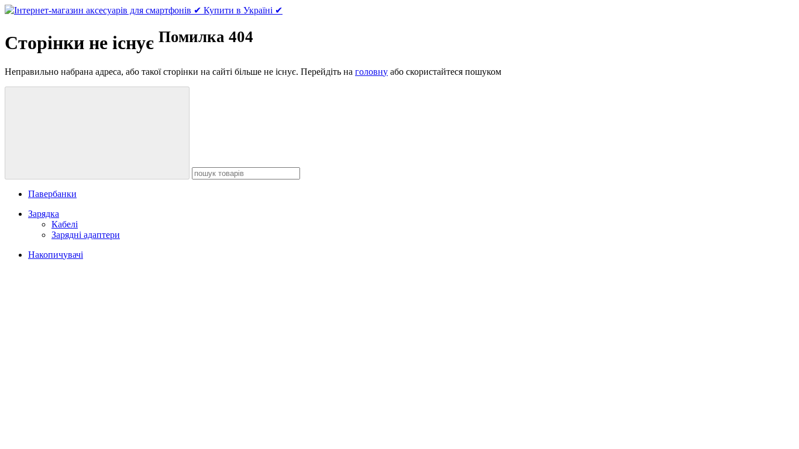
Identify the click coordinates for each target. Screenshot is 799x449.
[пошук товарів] (97, 133)
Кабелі (64, 224)
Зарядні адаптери (85, 235)
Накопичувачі (55, 255)
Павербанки (52, 194)
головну (371, 72)
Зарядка (43, 214)
